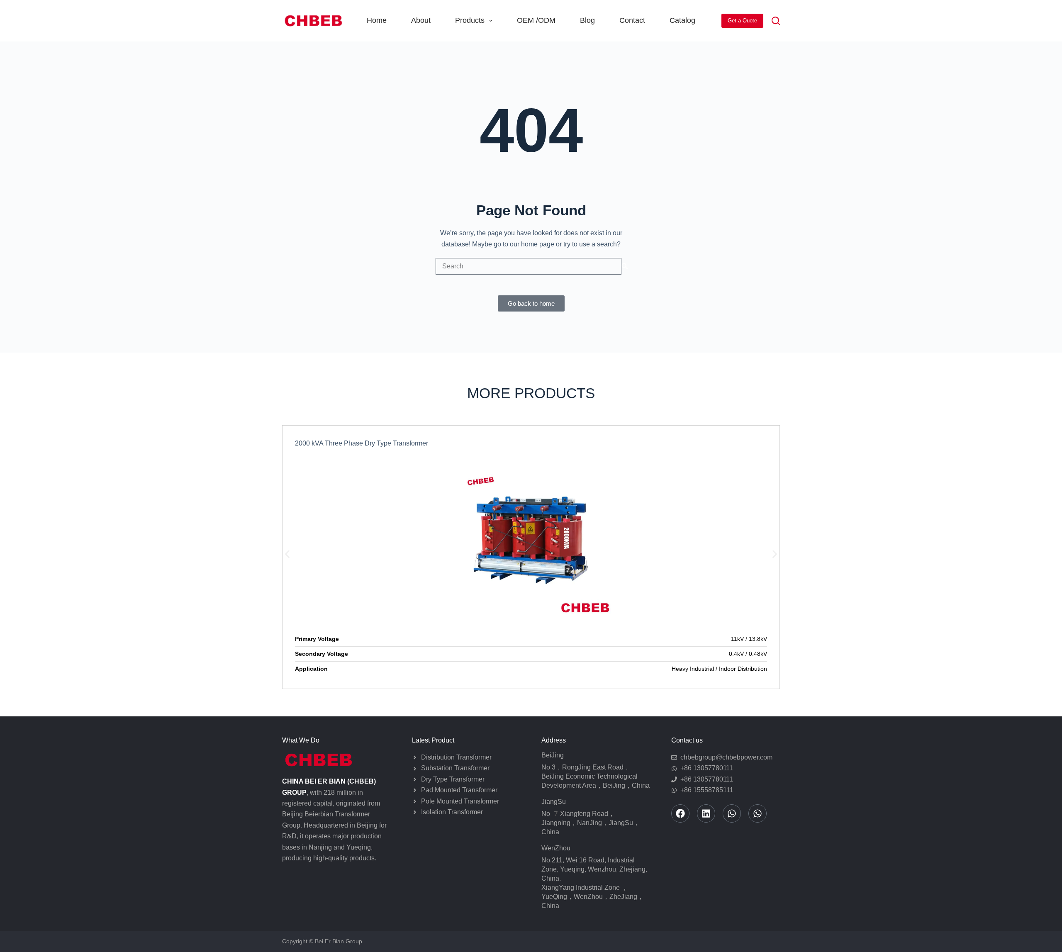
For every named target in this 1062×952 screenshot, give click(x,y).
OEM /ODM (536, 20)
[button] (287, 554)
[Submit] (624, 266)
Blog (587, 20)
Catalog (682, 20)
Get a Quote (742, 20)
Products (470, 20)
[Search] (776, 21)
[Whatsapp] (732, 813)
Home (377, 20)
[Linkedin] (706, 813)
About (421, 20)
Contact (632, 20)
